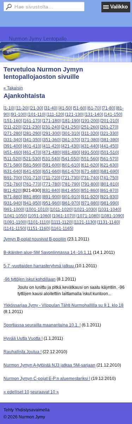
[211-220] (12, 127)
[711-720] (51, 177)
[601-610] (71, 165)
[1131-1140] (108, 222)
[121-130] (74, 114)
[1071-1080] (88, 215)
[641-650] (32, 171)
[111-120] (55, 114)
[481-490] (71, 152)
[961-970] (71, 203)
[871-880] (13, 196)
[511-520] (12, 158)
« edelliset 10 (16, 391)
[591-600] (51, 165)
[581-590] (32, 165)
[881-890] (32, 196)
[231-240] (51, 127)
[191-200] (90, 120)
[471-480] (51, 152)
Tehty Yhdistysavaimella (27, 409)
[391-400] (13, 146)
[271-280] (13, 133)
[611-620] (90, 165)
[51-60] (79, 108)
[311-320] (90, 133)
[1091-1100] (15, 222)
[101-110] (36, 114)
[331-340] (13, 139)
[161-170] (32, 120)
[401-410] (32, 146)
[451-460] (13, 152)
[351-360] (51, 139)
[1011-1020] (61, 209)
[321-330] (109, 133)
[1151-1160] (38, 228)
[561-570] (109, 158)
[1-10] (9, 108)
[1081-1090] (112, 215)
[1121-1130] (85, 222)
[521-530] (32, 158)
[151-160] (13, 120)
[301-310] (71, 133)
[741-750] (109, 177)
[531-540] (51, 158)
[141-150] (113, 114)
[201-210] (109, 120)
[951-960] (51, 203)
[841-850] (70, 190)
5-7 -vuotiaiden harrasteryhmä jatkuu (39, 265)
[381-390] (109, 139)
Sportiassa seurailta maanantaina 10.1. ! (42, 325)
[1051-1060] (39, 215)
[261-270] (109, 127)
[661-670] (71, 171)
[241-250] (70, 127)
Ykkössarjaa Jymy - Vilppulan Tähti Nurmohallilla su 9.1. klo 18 (64, 305)
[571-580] (13, 165)
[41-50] (65, 108)
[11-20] (22, 108)
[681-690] (109, 171)
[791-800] (90, 184)
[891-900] (51, 196)
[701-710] (32, 177)
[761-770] (32, 184)
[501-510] (109, 152)
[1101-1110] (38, 222)
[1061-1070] (63, 215)
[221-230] (32, 127)
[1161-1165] (62, 228)
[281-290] (32, 133)
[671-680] (90, 171)
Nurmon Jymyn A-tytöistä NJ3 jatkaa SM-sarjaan (49, 365)
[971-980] (90, 203)
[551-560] (90, 158)
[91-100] (18, 114)
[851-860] (90, 190)
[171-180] (51, 120)
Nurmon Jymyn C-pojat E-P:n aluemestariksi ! (47, 378)
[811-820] (12, 190)
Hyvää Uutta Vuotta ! (23, 338)
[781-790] (71, 184)
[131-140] (93, 114)
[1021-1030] (85, 209)
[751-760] (13, 184)
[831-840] (51, 190)
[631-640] (13, 171)
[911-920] (90, 196)
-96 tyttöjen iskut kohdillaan (30, 279)
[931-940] (13, 203)
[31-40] (50, 108)
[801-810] (109, 184)
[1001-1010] (37, 209)
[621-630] (109, 165)
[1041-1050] (15, 215)
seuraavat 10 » (44, 391)
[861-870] (109, 190)
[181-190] (71, 120)
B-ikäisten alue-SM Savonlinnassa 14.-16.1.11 (48, 252)
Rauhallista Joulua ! (23, 351)
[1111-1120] (62, 222)
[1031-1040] (109, 209)
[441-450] (109, 146)
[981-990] (109, 203)
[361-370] (71, 139)
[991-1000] (14, 209)
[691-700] (13, 177)
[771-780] (51, 184)
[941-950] (32, 203)
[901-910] (71, 196)
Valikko (119, 7)
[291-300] (51, 133)
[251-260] (90, 127)
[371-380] (90, 139)
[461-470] (32, 152)
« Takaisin (13, 88)
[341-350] (32, 139)
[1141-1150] (15, 228)
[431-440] (90, 146)
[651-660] (51, 171)
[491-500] (90, 152)
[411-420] (51, 146)
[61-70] (94, 108)
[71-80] (108, 108)
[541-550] (70, 158)
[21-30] (36, 108)
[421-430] (70, 146)
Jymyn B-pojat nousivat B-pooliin (35, 239)
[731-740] (90, 177)
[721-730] (70, 177)
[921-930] (109, 196)
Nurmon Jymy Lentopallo (38, 39)
